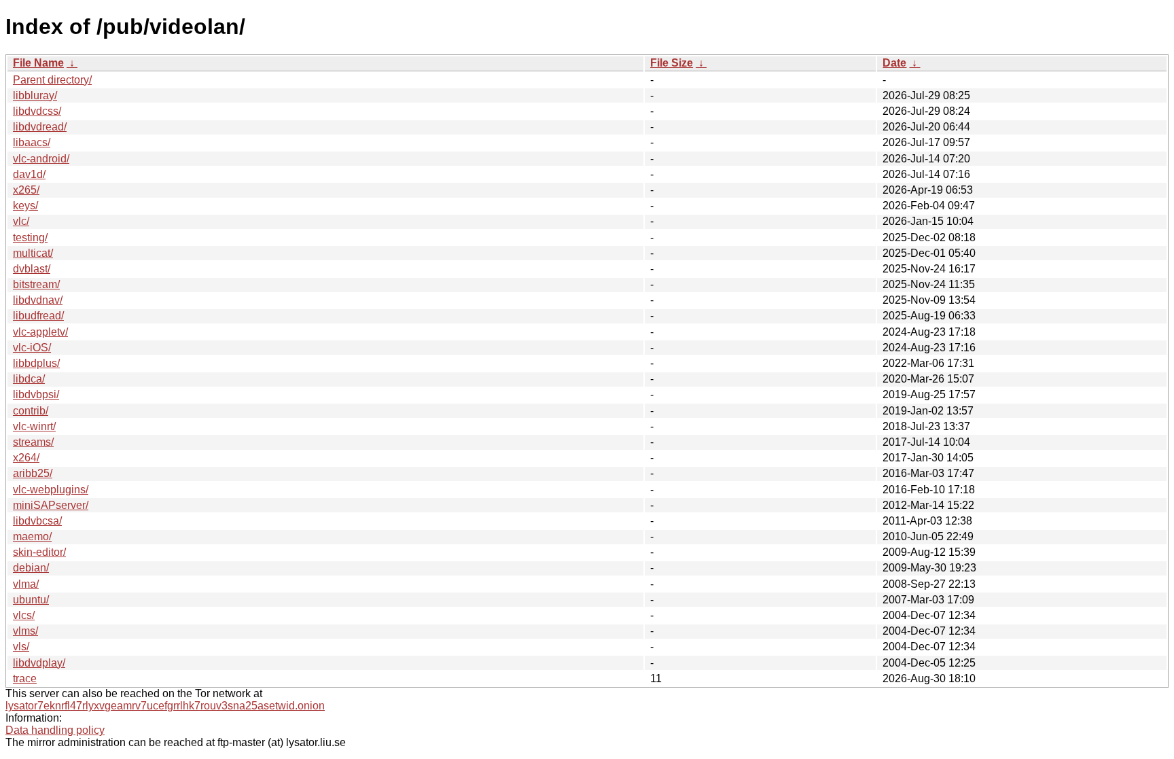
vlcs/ (24, 615)
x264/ (26, 457)
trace (25, 678)
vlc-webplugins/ (50, 489)
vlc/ (21, 221)
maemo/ (32, 536)
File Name (38, 63)
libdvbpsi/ (36, 394)
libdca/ (29, 379)
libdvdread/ (40, 127)
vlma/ (26, 584)
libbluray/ (35, 95)
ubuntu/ (31, 599)
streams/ (33, 442)
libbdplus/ (36, 363)
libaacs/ (31, 142)
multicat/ (33, 253)
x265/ (26, 190)
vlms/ (25, 631)
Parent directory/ (52, 80)
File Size (671, 63)
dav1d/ (29, 174)
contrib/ (30, 411)
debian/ (31, 567)
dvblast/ (31, 269)
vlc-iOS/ (32, 347)
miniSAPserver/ (50, 505)
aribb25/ (32, 473)
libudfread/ (38, 315)
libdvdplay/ (39, 663)
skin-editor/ (39, 552)
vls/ (21, 646)
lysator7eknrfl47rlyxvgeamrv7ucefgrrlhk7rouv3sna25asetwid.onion (165, 705)
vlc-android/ (41, 158)
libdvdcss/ (37, 111)
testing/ (30, 237)
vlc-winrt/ (34, 426)
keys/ (25, 205)
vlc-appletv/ (40, 332)
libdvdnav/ (38, 300)
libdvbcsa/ (37, 521)
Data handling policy (55, 730)
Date (894, 63)
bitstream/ (36, 284)
